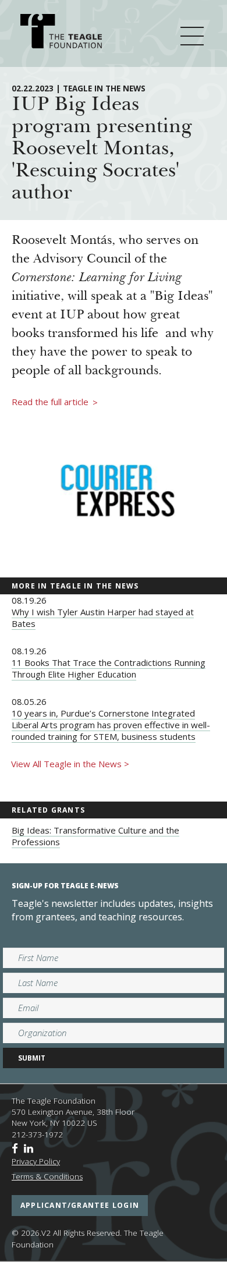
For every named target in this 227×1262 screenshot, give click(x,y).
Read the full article (55, 402)
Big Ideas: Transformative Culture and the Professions (95, 836)
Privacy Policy (36, 1161)
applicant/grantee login (79, 1205)
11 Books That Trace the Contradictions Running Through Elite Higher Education (108, 668)
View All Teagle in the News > (70, 764)
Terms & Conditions (47, 1176)
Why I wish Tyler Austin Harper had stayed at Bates (103, 617)
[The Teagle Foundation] (61, 33)
